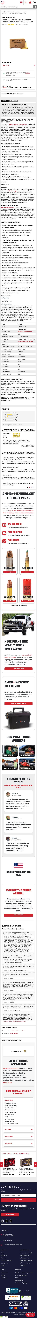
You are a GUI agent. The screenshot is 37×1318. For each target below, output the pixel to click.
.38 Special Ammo (10, 1116)
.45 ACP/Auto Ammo (11, 1105)
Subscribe (18, 1200)
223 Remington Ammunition (18, 124)
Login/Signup (30, 2)
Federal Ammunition (7, 207)
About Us (3, 1258)
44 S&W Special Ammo (11, 1123)
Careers (3, 1265)
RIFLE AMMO (14, 1034)
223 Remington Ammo (25, 341)
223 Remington (13, 191)
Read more (7, 1082)
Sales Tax (23, 1265)
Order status (4, 1273)
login (4, 87)
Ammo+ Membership (26, 1253)
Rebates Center (24, 1258)
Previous (1, 1164)
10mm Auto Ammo (10, 1112)
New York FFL (19, 1280)
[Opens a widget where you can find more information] (30, 1315)
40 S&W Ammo (9, 1107)
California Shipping (21, 1283)
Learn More (10, 1214)
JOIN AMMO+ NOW (18, 669)
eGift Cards (4, 1278)
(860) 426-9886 (26, 2)
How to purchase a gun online (24, 1273)
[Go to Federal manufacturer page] (18, 1051)
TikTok (10, 1221)
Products (21, 2)
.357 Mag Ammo (9, 1114)
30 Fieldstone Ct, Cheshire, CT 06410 (8, 1234)
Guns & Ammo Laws (21, 1275)
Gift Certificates (25, 1263)
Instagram (2, 1221)
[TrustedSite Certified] (26, 1298)
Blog (2, 1253)
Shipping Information (26, 1260)
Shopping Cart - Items (34, 2)
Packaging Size (7, 62)
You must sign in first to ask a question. (14, 1021)
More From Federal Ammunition (15, 1154)
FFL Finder (18, 1278)
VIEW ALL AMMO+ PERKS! (18, 703)
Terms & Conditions (7, 1260)
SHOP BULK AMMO (18, 915)
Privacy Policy (5, 1263)
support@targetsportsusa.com (13, 1244)
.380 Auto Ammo (10, 1110)
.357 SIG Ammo (9, 1119)
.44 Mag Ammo (9, 1121)
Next (35, 1164)
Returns (3, 1275)
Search (35, 7)
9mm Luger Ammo (10, 1103)
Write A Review (23, 24)
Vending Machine (25, 1255)
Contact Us (4, 1255)
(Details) (27, 73)
